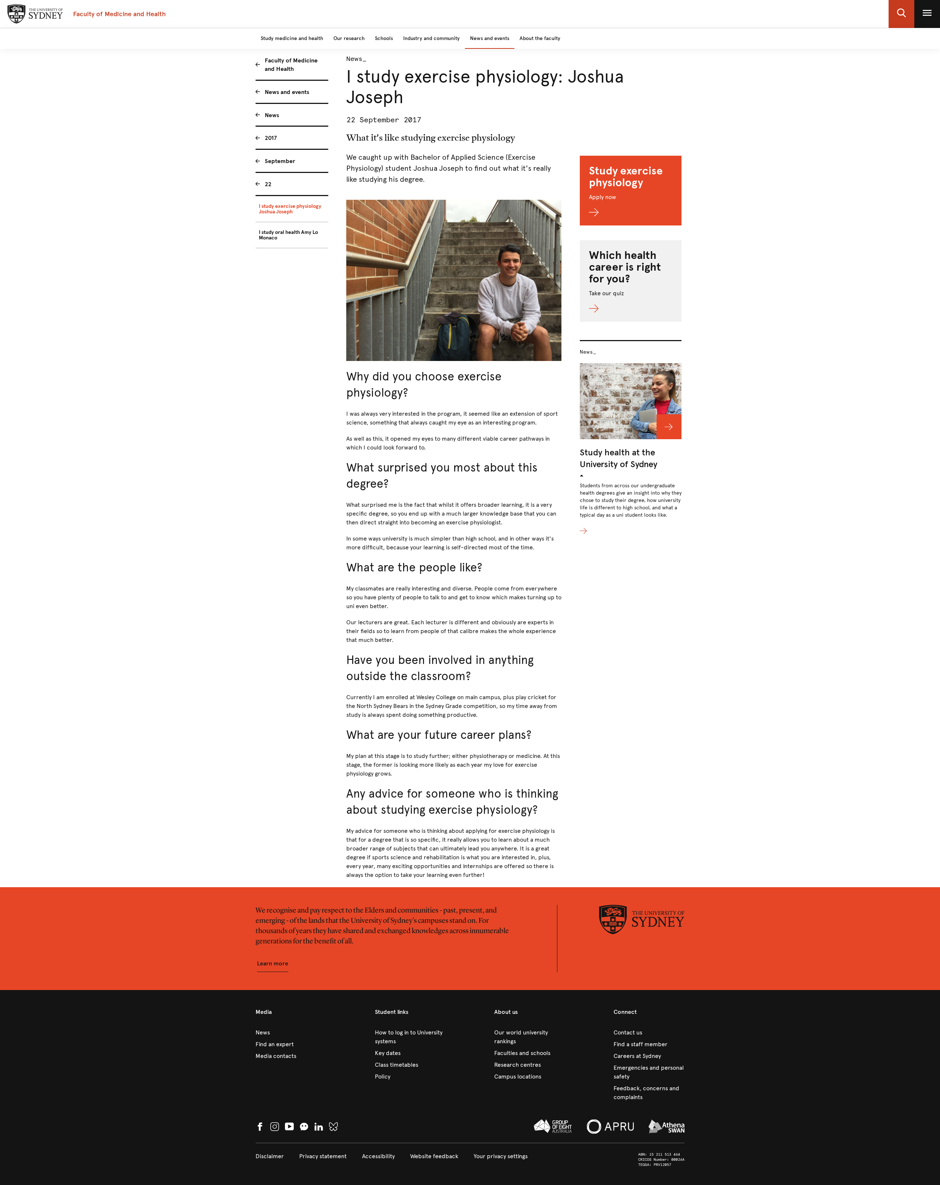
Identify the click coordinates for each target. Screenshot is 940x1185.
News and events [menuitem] (287, 91)
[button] (901, 14)
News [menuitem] (272, 115)
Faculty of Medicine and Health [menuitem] (291, 64)
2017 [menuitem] (271, 137)
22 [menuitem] (268, 184)
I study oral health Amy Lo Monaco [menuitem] (288, 235)
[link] (291, 1032)
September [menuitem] (280, 161)
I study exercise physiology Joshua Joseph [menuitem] (290, 209)
